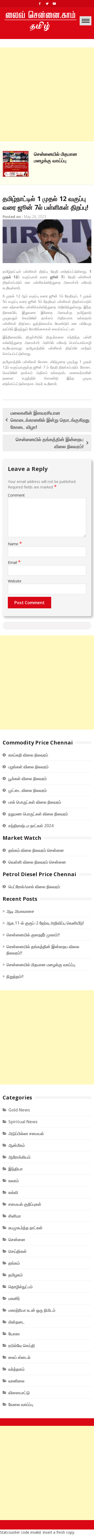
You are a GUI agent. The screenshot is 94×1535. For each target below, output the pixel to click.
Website (14, 581)
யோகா (14, 1334)
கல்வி (13, 1192)
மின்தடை (16, 1322)
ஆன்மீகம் (16, 1145)
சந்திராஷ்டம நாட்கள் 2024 (31, 825)
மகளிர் (14, 1298)
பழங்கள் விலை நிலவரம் (28, 767)
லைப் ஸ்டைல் (19, 1357)
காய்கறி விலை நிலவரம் (28, 755)
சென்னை (16, 1239)
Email (14, 562)
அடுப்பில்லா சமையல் (26, 1133)
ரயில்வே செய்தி (21, 1345)
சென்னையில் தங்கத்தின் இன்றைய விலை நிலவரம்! (50, 442)
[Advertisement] (47, 94)
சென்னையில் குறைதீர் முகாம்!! (33, 935)
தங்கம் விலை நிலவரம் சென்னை (36, 850)
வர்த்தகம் (16, 1369)
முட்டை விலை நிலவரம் (27, 790)
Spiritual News (23, 1122)
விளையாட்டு (19, 1392)
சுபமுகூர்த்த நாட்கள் (25, 1228)
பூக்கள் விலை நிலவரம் (27, 778)
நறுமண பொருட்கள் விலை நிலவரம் (38, 814)
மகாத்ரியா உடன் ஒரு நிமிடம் (31, 1310)
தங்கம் (14, 1263)
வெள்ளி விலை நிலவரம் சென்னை (37, 862)
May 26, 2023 (35, 216)
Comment (16, 495)
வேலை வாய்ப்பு (20, 1404)
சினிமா (14, 1216)
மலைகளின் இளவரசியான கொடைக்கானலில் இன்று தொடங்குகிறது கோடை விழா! (50, 420)
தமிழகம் (15, 1275)
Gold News (19, 1110)
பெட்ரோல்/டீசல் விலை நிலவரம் (34, 886)
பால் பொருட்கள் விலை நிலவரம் (34, 802)
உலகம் (13, 1180)
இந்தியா (15, 1169)
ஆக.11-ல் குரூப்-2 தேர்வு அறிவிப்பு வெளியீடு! (45, 923)
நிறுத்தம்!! (15, 976)
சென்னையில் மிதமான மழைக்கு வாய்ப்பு (55, 157)
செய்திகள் (17, 1251)
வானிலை (16, 1381)
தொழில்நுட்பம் (20, 1286)
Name (15, 543)
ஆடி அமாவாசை (20, 911)
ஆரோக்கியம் (19, 1157)
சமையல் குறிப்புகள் (24, 1204)
